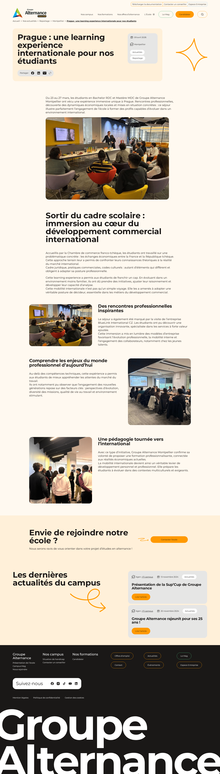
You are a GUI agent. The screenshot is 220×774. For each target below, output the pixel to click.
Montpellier (58, 21)
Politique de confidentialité (46, 698)
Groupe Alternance (22, 656)
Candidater (78, 659)
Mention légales (20, 698)
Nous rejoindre (20, 669)
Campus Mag (19, 666)
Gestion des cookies (74, 698)
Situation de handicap (54, 659)
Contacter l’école (169, 539)
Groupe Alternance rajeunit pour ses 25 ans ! (167, 620)
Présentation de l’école (24, 663)
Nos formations (85, 654)
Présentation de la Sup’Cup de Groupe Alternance (166, 586)
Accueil (16, 21)
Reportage (44, 21)
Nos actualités (30, 21)
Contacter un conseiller (54, 662)
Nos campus (53, 654)
